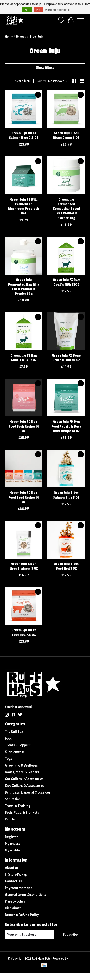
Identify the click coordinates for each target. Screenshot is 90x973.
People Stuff (14, 819)
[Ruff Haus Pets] (14, 20)
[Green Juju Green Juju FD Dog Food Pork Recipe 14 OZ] (23, 397)
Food (8, 738)
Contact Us (13, 881)
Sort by (41, 81)
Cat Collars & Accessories (24, 778)
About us (11, 867)
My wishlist (13, 850)
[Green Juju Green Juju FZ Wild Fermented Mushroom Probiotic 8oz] (23, 175)
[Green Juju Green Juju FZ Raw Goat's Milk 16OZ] (23, 331)
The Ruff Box (14, 731)
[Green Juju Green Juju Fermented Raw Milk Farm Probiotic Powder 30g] (23, 256)
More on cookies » (57, 10)
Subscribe (70, 934)
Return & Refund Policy (22, 914)
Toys (8, 758)
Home (9, 36)
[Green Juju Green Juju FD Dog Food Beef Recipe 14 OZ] (23, 468)
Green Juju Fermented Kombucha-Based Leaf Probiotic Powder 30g (66, 209)
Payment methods (18, 887)
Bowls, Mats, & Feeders (22, 772)
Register (11, 836)
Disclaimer (13, 908)
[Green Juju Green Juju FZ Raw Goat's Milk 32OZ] (66, 256)
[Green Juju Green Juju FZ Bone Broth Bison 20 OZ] (66, 331)
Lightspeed (75, 958)
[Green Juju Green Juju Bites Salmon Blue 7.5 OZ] (23, 109)
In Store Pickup (16, 874)
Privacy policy (15, 901)
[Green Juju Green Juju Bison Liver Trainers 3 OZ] (23, 539)
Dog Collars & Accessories (24, 785)
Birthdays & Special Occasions (28, 792)
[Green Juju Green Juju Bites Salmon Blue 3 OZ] (66, 468)
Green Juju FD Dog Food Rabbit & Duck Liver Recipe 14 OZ (66, 426)
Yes (26, 10)
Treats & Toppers (18, 745)
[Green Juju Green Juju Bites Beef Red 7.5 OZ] (23, 606)
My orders (12, 843)
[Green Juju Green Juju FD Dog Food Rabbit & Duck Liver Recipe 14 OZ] (66, 397)
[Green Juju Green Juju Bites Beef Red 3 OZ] (66, 539)
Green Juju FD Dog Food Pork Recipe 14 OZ (24, 426)
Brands (21, 36)
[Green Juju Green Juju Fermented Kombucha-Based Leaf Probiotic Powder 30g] (66, 175)
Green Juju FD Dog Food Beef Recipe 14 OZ (23, 497)
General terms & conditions (25, 894)
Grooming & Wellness (21, 765)
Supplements (15, 751)
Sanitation (13, 799)
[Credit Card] (44, 965)
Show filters (45, 67)
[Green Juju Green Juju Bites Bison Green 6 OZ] (66, 109)
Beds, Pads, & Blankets (22, 812)
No (38, 10)
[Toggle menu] (80, 20)
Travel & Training (17, 805)
